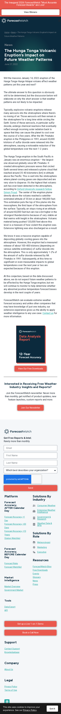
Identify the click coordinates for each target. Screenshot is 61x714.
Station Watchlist (12, 538)
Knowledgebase (11, 652)
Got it (52, 708)
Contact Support (12, 649)
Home (6, 32)
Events (36, 573)
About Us (8, 669)
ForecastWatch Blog (42, 566)
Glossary (37, 577)
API (6, 610)
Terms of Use (10, 690)
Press (35, 584)
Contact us (47, 313)
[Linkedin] (6, 701)
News (13, 32)
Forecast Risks (11, 563)
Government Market (13, 590)
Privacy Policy (10, 686)
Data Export (9, 607)
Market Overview (12, 586)
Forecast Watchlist (13, 567)
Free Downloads (40, 570)
